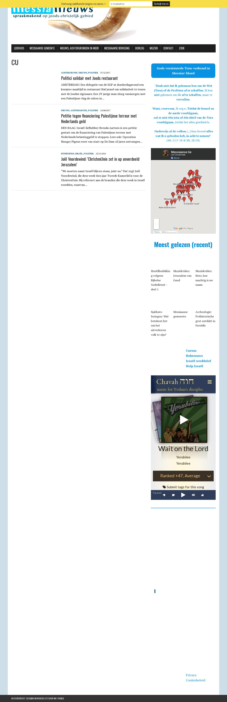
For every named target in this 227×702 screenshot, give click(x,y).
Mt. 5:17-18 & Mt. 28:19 (183, 140)
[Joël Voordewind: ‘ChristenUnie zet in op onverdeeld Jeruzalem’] (34, 175)
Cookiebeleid (195, 680)
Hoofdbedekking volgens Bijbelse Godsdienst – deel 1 (160, 280)
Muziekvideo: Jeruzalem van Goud (182, 275)
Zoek (181, 48)
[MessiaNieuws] (113, 22)
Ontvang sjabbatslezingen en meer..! (83, 4)
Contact (168, 48)
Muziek (154, 48)
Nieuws (83, 72)
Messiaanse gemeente (42, 48)
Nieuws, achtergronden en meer (79, 48)
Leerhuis (19, 48)
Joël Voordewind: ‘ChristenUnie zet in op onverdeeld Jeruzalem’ (100, 161)
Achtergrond (69, 72)
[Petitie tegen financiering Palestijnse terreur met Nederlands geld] (34, 132)
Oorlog (139, 48)
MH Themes (59, 698)
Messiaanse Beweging (117, 48)
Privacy (191, 675)
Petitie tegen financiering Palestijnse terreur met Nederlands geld (99, 118)
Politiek (93, 72)
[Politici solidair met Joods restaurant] (34, 94)
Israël (79, 153)
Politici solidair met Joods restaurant (89, 78)
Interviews (67, 153)
